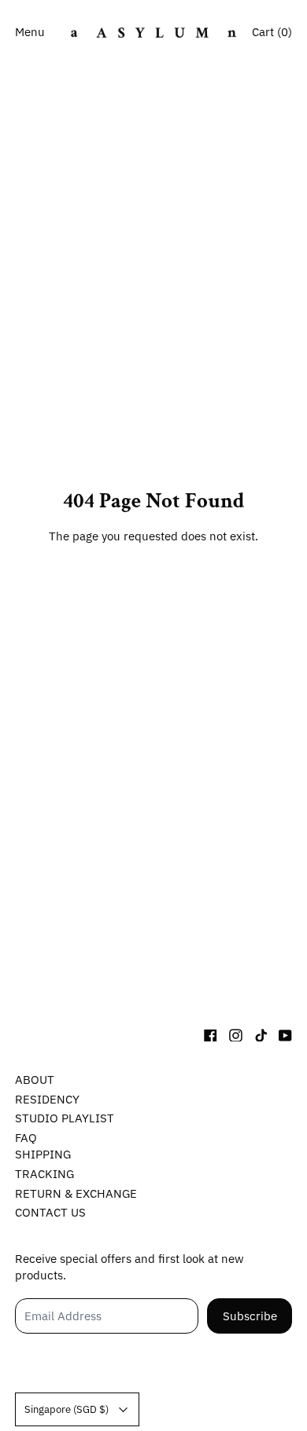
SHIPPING (43, 1154)
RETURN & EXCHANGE (76, 1193)
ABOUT (34, 1079)
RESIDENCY (47, 1099)
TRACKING (44, 1173)
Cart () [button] (272, 31)
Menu (30, 31)
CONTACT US (50, 1212)
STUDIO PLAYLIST (64, 1118)
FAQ (26, 1137)
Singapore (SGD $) (66, 1409)
